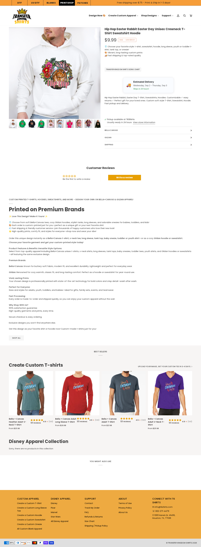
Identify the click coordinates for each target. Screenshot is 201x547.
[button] (37, 420)
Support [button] (90, 498)
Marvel (54, 512)
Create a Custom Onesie (29, 524)
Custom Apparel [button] (28, 498)
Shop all (16, 338)
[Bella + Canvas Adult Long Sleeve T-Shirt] (77, 393)
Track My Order (92, 507)
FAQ (87, 512)
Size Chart (89, 521)
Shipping (109, 144)
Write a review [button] (124, 177)
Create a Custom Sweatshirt (31, 519)
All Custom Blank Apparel (29, 528)
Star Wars (55, 516)
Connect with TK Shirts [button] (163, 500)
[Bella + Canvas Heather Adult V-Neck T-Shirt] (31, 393)
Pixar (53, 507)
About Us (123, 512)
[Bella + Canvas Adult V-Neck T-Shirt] (170, 393)
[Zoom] (54, 73)
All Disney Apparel (59, 521)
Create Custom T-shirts (36, 365)
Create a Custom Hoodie (29, 515)
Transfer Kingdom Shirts (180, 543)
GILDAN (108, 137)
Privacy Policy (125, 507)
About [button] (123, 498)
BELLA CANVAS (111, 130)
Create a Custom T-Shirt (29, 503)
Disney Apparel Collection (38, 441)
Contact (89, 503)
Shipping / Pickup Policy (96, 525)
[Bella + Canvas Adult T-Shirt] (124, 393)
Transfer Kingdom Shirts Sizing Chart (123, 70)
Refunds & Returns (94, 516)
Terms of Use (125, 503)
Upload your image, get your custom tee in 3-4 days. (164, 366)
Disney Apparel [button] (61, 498)
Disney (54, 503)
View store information (144, 122)
